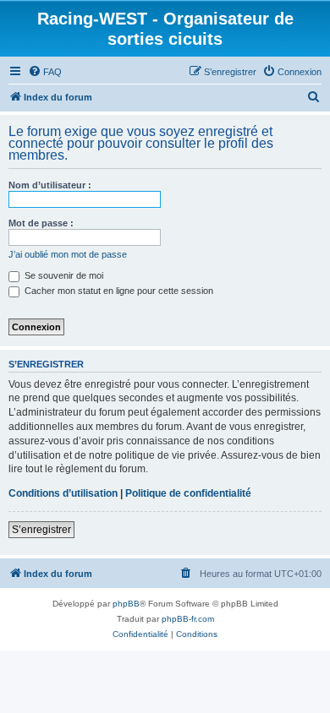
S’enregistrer (41, 530)
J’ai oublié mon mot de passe (67, 254)
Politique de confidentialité (188, 493)
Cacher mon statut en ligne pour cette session (117, 291)
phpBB (126, 603)
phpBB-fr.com (188, 618)
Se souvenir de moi (62, 275)
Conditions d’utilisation (63, 493)
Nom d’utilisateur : (49, 185)
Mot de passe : (41, 223)
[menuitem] (45, 72)
